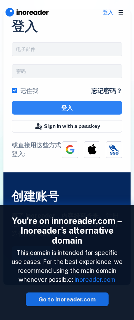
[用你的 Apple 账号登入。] (92, 149)
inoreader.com (95, 279)
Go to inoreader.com (67, 299)
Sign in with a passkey (72, 126)
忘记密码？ (106, 90)
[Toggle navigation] (121, 12)
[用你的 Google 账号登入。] (70, 149)
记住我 (29, 90)
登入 (107, 12)
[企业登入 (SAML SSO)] (114, 149)
